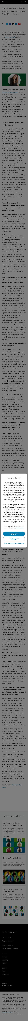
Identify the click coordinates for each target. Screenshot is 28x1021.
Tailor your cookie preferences (14, 543)
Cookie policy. (20, 528)
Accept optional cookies (14, 533)
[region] (14, 511)
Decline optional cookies (14, 538)
